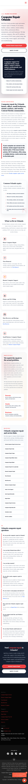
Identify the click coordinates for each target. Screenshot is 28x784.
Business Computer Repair (14, 344)
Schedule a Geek (8, 512)
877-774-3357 (6, 728)
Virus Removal (15, 267)
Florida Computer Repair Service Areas (12, 444)
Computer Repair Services (10, 503)
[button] (24, 780)
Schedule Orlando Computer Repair (14, 45)
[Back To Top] (14, 759)
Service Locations (8, 516)
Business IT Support (5, 705)
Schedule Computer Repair (14, 666)
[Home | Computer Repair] (20, 754)
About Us (3, 722)
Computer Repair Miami (9, 462)
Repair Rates (7, 498)
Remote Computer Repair (10, 471)
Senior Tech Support (9, 489)
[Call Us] (16, 754)
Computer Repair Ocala (9, 448)
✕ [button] (26, 772)
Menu (25, 2)
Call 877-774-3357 (14, 50)
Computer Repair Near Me (10, 507)
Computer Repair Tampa (10, 453)
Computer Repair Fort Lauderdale (11, 466)
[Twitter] (12, 754)
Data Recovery (6, 324)
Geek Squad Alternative (9, 494)
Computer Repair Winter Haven (11, 457)
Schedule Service (4, 711)
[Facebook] (8, 754)
